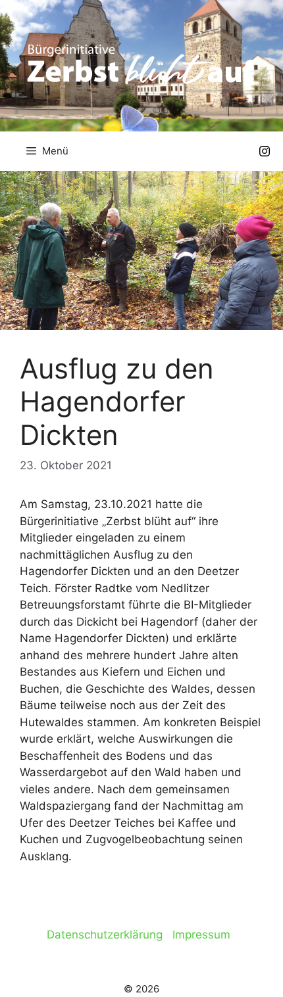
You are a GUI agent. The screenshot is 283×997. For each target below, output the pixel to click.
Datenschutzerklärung (105, 934)
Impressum (201, 934)
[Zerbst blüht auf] (141, 63)
